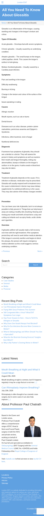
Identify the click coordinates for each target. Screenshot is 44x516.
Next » (39, 251)
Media (6, 286)
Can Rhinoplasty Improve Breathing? (18, 307)
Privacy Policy (7, 478)
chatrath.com (10, 459)
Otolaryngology (7, 446)
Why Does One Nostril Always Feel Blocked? (21, 323)
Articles (4, 480)
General (7, 283)
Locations (5, 475)
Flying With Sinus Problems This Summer (19, 310)
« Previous (6, 251)
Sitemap (5, 483)
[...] (36, 382)
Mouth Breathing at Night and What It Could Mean (22, 304)
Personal (7, 289)
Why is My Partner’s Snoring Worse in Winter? (21, 343)
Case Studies (9, 281)
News (4, 23)
